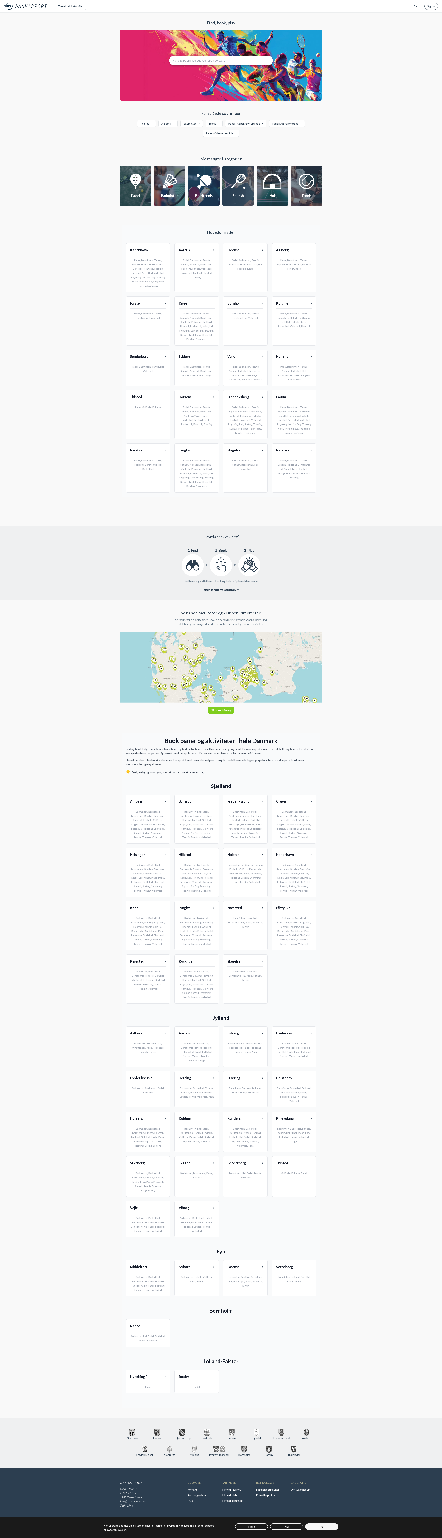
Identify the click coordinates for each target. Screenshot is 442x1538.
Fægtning (136, 277)
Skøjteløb (158, 281)
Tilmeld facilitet (231, 1489)
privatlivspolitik (185, 1525)
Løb (144, 277)
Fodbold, (148, 820)
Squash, (137, 833)
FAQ (190, 1500)
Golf (135, 268)
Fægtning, (159, 815)
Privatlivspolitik (265, 1495)
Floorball (136, 273)
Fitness (196, 268)
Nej (287, 1526)
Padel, (161, 824)
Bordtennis (158, 264)
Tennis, (138, 837)
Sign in (431, 6)
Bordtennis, (137, 815)
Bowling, (149, 815)
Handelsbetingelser (267, 1489)
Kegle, (135, 824)
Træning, (147, 837)
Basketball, (154, 811)
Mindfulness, (151, 824)
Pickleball (146, 264)
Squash (136, 264)
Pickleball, (148, 828)
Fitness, (198, 1047)
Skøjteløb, (159, 828)
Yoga (188, 268)
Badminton (147, 260)
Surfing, (146, 833)
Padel (137, 260)
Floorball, (138, 820)
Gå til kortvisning (221, 710)
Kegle (135, 281)
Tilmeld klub (229, 1495)
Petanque (148, 268)
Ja (322, 1526)
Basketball (147, 273)
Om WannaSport (300, 1489)
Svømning (152, 285)
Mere (251, 1526)
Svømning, (156, 833)
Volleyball (159, 273)
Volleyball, (194, 1060)
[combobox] (416, 6)
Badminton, (142, 811)
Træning (160, 277)
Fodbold (158, 268)
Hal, (161, 820)
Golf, (156, 820)
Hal (140, 268)
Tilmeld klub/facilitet (70, 6)
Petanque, (137, 828)
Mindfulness (145, 281)
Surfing (151, 277)
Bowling (142, 285)
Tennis (157, 260)
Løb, (141, 824)
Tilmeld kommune (232, 1500)
